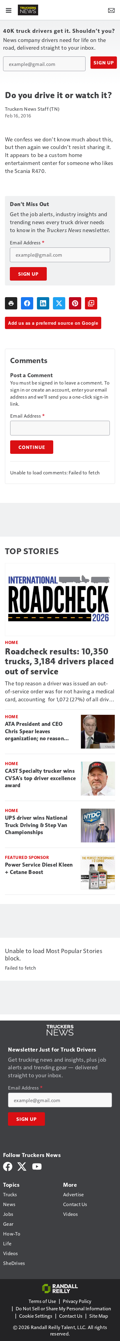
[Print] (11, 303)
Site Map (98, 1315)
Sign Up (104, 62)
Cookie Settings (35, 1315)
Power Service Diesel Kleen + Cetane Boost (39, 868)
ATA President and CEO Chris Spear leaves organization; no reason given (34, 732)
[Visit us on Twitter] (22, 1166)
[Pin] (75, 303)
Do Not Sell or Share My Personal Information (63, 1308)
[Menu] (8, 10)
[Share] (27, 303)
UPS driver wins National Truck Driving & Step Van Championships (36, 825)
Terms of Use (42, 1301)
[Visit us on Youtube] (37, 1166)
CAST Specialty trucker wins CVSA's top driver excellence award (40, 778)
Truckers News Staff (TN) (32, 108)
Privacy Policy (77, 1301)
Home (11, 642)
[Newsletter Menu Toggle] (111, 10)
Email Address (27, 242)
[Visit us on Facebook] (7, 1166)
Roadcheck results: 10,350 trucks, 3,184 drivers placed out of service (59, 661)
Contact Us (70, 1315)
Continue (31, 447)
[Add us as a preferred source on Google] (91, 303)
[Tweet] (59, 303)
